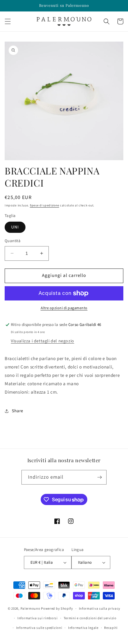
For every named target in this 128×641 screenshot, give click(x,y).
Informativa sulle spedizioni (39, 627)
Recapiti (111, 627)
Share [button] (17, 411)
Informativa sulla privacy (100, 608)
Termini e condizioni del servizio (90, 618)
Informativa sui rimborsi (37, 618)
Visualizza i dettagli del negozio (42, 341)
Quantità (13, 241)
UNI (15, 227)
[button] (8, 21)
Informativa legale (83, 627)
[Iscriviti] (99, 477)
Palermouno (30, 608)
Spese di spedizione (44, 205)
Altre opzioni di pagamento (64, 308)
